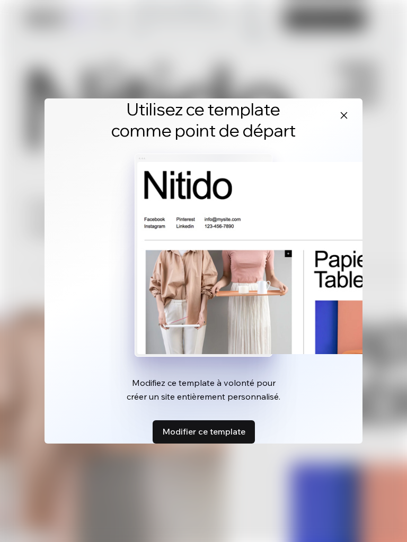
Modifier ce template (203, 431)
